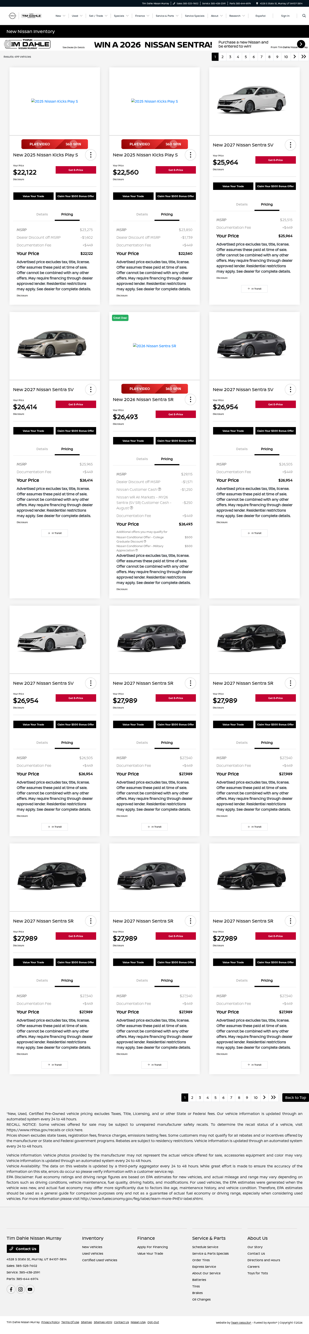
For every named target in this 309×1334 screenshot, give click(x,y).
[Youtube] (30, 1289)
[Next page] (301, 44)
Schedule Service (205, 1247)
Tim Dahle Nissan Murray (23, 1322)
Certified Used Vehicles (99, 1260)
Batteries (199, 1279)
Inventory (92, 1238)
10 (286, 56)
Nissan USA (138, 1322)
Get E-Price (76, 170)
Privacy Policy (50, 1322)
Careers (253, 1266)
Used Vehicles (92, 1253)
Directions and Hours (263, 1260)
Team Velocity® (241, 1323)
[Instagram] (20, 1289)
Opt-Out (153, 1322)
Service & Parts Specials (210, 1253)
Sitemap (86, 1322)
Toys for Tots (257, 1273)
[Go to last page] (304, 56)
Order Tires (201, 1260)
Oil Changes (201, 1299)
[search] (304, 16)
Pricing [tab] (67, 214)
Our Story (255, 1247)
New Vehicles (92, 1247)
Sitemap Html (103, 1322)
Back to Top (295, 1097)
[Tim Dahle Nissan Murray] (27, 15)
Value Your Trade (33, 196)
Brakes (197, 1293)
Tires (196, 1286)
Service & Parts (209, 1238)
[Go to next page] (295, 56)
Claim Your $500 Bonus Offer (75, 196)
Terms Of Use (70, 1322)
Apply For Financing (152, 1247)
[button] (90, 155)
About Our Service (206, 1273)
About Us (257, 1238)
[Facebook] (11, 1289)
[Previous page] (7, 44)
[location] (257, 3)
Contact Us (25, 1248)
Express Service (204, 1266)
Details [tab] (42, 214)
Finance (146, 1238)
